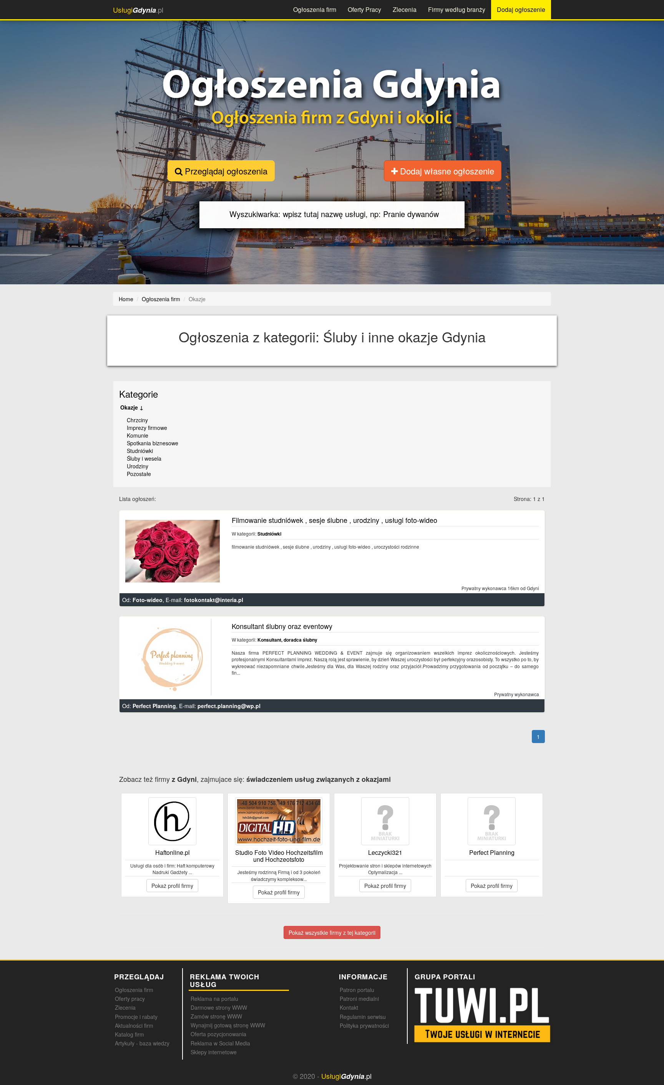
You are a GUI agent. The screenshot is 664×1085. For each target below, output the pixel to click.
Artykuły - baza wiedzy (142, 1043)
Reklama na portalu (214, 998)
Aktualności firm (134, 1025)
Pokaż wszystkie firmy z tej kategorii (332, 932)
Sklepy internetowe (214, 1052)
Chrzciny (137, 420)
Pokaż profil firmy (172, 885)
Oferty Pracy (364, 9)
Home (126, 299)
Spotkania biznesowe (152, 443)
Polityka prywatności (364, 1025)
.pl (138, 10)
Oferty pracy (130, 998)
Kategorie (138, 393)
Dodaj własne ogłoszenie (446, 171)
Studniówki (140, 451)
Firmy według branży (456, 9)
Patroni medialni (359, 998)
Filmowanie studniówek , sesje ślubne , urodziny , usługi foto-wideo (334, 520)
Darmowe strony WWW (219, 1007)
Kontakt (349, 1007)
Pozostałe (139, 474)
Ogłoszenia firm (314, 9)
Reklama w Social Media (220, 1043)
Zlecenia (405, 9)
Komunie (137, 435)
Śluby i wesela (144, 458)
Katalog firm (129, 1034)
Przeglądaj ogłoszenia (225, 171)
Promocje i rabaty (136, 1016)
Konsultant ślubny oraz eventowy (282, 626)
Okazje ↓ (131, 407)
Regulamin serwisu (363, 1016)
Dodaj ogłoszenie (521, 9)
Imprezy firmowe (147, 427)
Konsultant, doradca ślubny (287, 639)
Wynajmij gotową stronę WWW (228, 1025)
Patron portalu (357, 990)
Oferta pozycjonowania (218, 1034)
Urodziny (137, 466)
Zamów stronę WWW (216, 1016)
